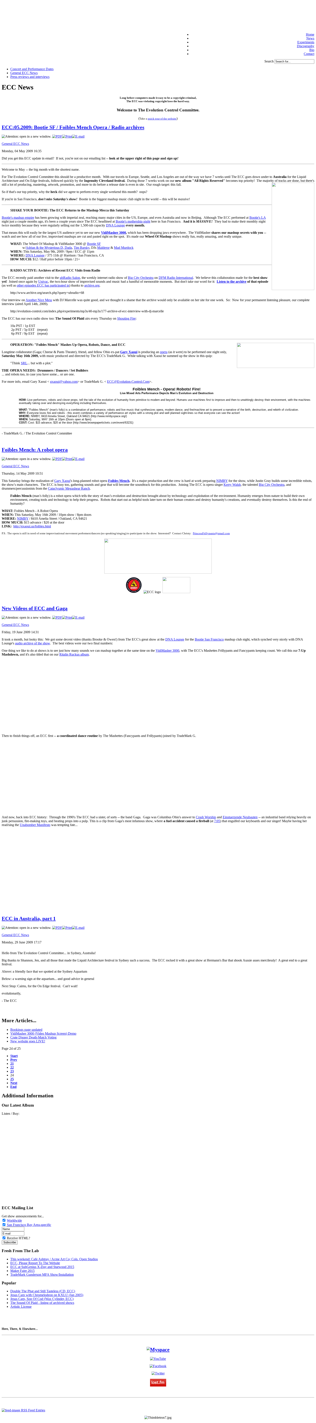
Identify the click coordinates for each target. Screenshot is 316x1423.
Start (14, 1056)
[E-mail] (78, 136)
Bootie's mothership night (133, 221)
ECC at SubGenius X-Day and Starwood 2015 (42, 1267)
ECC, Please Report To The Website (35, 1263)
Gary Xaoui (62, 481)
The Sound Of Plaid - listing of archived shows (42, 1303)
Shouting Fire (126, 318)
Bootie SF (94, 244)
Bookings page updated (26, 1029)
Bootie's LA (257, 217)
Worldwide (14, 1220)
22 (12, 1067)
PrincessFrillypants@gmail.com (211, 533)
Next (13, 1083)
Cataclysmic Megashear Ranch (69, 488)
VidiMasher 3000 (167, 650)
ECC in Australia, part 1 (29, 918)
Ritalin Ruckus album (74, 654)
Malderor (103, 247)
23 (12, 1071)
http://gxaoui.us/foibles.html (32, 526)
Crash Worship (206, 817)
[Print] (67, 136)
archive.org (92, 285)
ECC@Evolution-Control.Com (128, 381)
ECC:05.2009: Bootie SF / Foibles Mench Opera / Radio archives (73, 127)
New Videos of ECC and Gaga (34, 608)
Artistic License (21, 1306)
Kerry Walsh (232, 484)
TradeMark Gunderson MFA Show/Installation (42, 1274)
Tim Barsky (81, 247)
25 (12, 1079)
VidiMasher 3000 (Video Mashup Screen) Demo (43, 1033)
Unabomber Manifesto (35, 825)
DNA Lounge (115, 225)
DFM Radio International (176, 277)
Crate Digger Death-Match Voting (33, 1037)
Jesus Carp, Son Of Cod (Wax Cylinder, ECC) (42, 1299)
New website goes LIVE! (27, 1041)
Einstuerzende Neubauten (240, 817)
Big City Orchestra (140, 277)
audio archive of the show (32, 643)
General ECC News (15, 144)
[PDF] (57, 136)
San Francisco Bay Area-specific (29, 1225)
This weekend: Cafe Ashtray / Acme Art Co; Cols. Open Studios (54, 1259)
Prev (13, 1060)
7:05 (217, 821)
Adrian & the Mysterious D (44, 247)
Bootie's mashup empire (18, 217)
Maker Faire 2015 (22, 1271)
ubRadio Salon (70, 277)
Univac (43, 281)
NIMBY (222, 481)
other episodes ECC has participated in (43, 285)
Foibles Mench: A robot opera (35, 450)
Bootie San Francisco (209, 639)
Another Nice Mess (39, 300)
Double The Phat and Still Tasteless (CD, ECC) (42, 1291)
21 (12, 1063)
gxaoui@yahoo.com (64, 381)
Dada (68, 247)
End (13, 1087)
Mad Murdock (123, 247)
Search (269, 61)
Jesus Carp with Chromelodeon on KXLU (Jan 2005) (46, 1295)
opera (163, 352)
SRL (24, 363)
